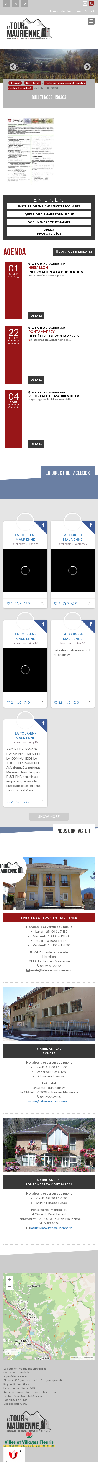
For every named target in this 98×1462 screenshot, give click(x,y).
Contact (89, 11)
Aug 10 (33, 742)
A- (7, 3)
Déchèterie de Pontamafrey (54, 336)
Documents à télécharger (49, 222)
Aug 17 (33, 643)
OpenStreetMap (87, 1357)
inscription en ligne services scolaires (49, 206)
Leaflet (75, 1357)
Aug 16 (81, 643)
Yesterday (81, 543)
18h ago (33, 543)
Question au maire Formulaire (49, 214)
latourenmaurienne (20, 543)
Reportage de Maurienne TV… (55, 396)
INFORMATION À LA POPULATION (55, 272)
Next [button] (86, 65)
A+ (25, 3)
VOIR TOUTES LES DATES (75, 251)
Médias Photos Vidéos (49, 231)
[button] (9, 1279)
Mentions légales (60, 11)
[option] (49, 66)
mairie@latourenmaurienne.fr (49, 1101)
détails (36, 315)
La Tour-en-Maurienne (25, 537)
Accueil (15, 82)
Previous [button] (12, 65)
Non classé (32, 82)
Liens (78, 11)
